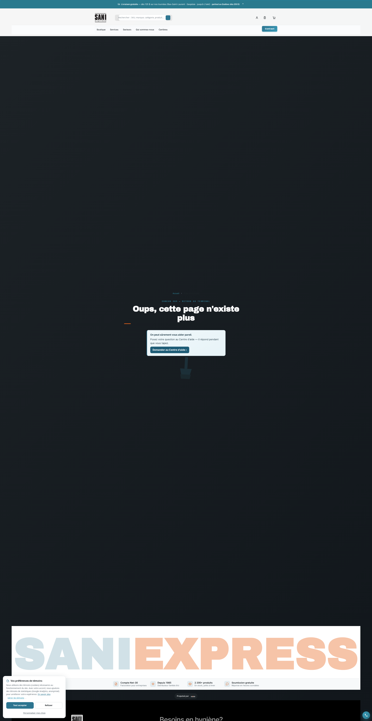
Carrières (163, 29)
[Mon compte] (257, 18)
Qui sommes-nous (145, 29)
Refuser (48, 705)
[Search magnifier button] (168, 18)
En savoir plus (44, 694)
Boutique (101, 29)
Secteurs (127, 29)
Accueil (176, 293)
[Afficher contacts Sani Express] (366, 715)
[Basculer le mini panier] (274, 18)
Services (114, 29)
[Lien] (265, 18)
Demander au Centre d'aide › (170, 349)
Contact (269, 28)
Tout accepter (20, 705)
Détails (251, 4)
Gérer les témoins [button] (16, 698)
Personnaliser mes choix (34, 713)
